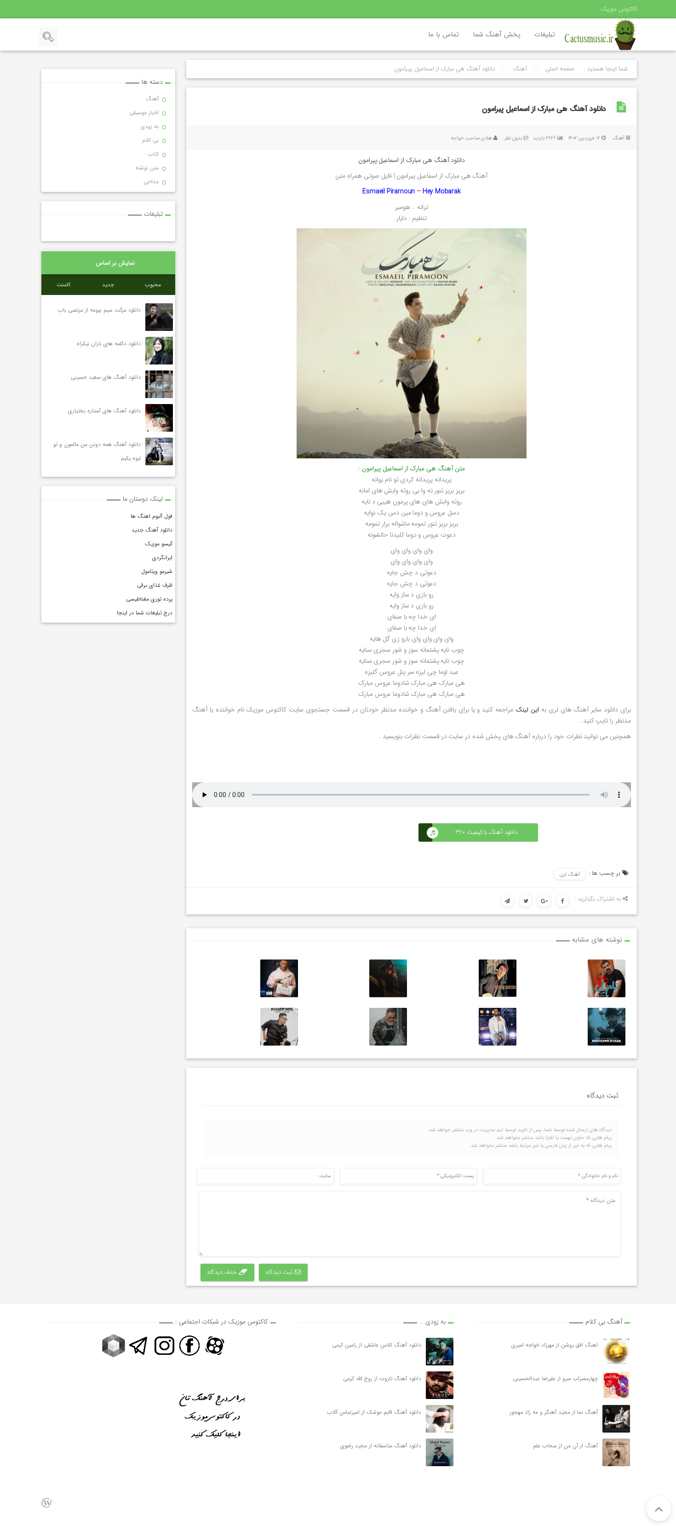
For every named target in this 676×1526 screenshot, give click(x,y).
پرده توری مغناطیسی (149, 599)
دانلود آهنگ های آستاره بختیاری (104, 410)
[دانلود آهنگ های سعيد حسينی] (159, 384)
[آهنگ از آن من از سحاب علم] (616, 1452)
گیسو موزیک (158, 543)
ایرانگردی (162, 557)
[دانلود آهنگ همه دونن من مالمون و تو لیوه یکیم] (159, 451)
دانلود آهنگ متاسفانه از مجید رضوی (380, 1445)
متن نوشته (147, 167)
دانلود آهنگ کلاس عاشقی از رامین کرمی (376, 1345)
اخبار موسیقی (144, 112)
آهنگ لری (570, 875)
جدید (108, 284)
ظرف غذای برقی (154, 585)
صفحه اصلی (559, 69)
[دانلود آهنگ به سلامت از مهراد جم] (388, 978)
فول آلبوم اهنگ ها (151, 516)
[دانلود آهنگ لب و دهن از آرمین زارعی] (279, 978)
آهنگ (520, 69)
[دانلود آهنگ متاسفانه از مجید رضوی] (439, 1452)
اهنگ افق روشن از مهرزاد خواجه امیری (554, 1345)
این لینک (527, 710)
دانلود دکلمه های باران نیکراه (109, 343)
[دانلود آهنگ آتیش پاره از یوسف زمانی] (279, 1027)
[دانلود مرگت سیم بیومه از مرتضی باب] (159, 317)
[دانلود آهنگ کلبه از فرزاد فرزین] (497, 1027)
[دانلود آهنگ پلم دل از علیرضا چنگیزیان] (606, 978)
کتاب (153, 154)
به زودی (150, 126)
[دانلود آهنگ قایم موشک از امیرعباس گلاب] (439, 1419)
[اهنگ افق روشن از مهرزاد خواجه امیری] (616, 1351)
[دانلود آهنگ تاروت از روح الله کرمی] (439, 1385)
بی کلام (150, 140)
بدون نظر (513, 138)
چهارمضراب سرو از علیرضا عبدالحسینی (555, 1378)
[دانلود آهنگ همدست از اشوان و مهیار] (388, 1027)
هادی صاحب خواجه (471, 138)
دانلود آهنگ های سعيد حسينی (106, 377)
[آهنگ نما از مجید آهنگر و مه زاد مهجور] (616, 1419)
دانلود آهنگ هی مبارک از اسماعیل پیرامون (544, 109)
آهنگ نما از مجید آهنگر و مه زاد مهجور (554, 1412)
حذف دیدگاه (223, 1272)
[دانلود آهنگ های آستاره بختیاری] (159, 418)
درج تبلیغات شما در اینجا (144, 612)
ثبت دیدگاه (280, 1272)
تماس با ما (443, 34)
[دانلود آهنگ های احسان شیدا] (497, 978)
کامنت (63, 284)
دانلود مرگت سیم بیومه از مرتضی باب (99, 310)
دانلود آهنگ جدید (152, 530)
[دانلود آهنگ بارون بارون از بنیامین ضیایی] (606, 1027)
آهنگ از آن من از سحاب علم (565, 1445)
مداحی (151, 181)
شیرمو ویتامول (156, 571)
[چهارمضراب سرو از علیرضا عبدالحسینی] (616, 1385)
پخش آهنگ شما (497, 34)
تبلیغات (544, 34)
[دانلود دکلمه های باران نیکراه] (159, 350)
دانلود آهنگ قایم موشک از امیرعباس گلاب (374, 1412)
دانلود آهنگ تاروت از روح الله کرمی (382, 1378)
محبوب (153, 284)
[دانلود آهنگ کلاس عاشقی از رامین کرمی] (439, 1351)
